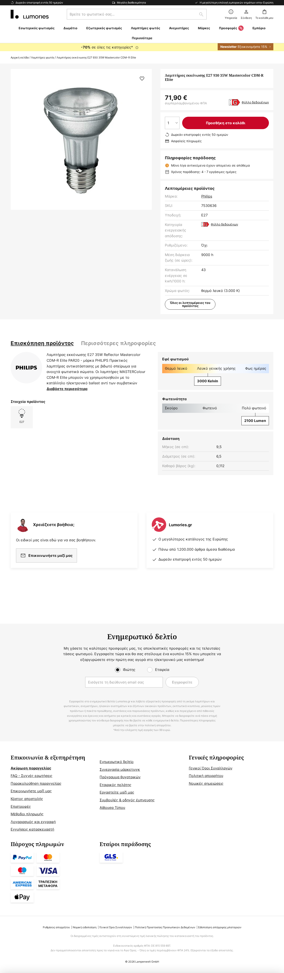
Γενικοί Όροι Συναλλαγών (210, 768)
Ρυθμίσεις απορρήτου (56, 927)
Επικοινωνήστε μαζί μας (31, 790)
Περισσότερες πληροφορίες (118, 343)
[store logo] (30, 14)
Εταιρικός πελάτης (115, 784)
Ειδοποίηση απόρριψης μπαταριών (219, 927)
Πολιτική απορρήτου (206, 775)
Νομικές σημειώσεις (206, 783)
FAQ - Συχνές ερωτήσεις (31, 775)
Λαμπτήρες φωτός (42, 57)
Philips (206, 196)
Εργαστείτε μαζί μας (117, 792)
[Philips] (26, 367)
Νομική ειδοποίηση (85, 927)
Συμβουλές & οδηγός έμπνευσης (127, 800)
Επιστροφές (21, 806)
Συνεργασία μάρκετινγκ (120, 769)
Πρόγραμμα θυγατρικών (120, 777)
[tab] (42, 343)
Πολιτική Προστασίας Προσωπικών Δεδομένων (165, 927)
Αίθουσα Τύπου (112, 807)
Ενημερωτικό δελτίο (117, 761)
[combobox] (136, 14)
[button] (142, 78)
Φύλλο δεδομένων (255, 102)
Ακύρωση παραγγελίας (31, 768)
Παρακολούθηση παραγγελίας (36, 783)
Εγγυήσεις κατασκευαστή (32, 829)
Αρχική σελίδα (20, 57)
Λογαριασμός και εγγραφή (33, 821)
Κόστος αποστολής (27, 798)
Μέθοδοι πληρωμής (27, 814)
